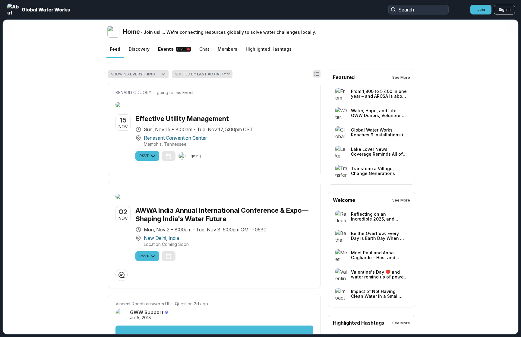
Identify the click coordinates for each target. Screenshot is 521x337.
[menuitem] (47, 91)
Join (481, 9)
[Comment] (168, 299)
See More (447, 77)
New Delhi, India (207, 262)
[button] (39, 9)
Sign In (504, 9)
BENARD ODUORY (179, 92)
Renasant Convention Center (221, 150)
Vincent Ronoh (176, 327)
